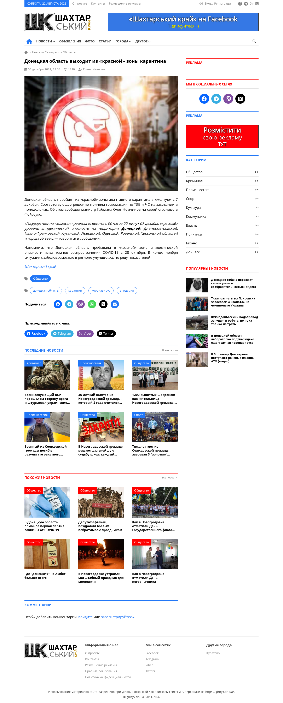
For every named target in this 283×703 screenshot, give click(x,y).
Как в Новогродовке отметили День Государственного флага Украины (152, 526)
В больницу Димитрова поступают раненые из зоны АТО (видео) (232, 357)
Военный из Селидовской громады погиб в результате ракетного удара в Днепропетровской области (46, 450)
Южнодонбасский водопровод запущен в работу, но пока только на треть (234, 320)
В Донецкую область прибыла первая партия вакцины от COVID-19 (44, 526)
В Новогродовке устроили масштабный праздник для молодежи (101, 578)
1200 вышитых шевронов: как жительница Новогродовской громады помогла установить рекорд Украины (153, 399)
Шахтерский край (40, 266)
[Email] (115, 304)
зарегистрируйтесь (117, 616)
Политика (222, 234)
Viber (149, 665)
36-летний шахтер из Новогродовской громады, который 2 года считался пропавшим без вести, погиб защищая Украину (99, 399)
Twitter (150, 671)
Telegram (152, 659)
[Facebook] (58, 304)
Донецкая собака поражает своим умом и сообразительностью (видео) (233, 283)
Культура (222, 207)
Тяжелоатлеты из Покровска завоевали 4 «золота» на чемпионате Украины (233, 302)
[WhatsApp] (92, 304)
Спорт (138, 415)
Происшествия (91, 363)
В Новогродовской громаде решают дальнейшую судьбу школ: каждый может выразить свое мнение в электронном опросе (100, 450)
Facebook (152, 653)
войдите (85, 616)
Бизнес (222, 243)
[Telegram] (69, 304)
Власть (222, 225)
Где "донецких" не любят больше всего (44, 576)
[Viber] (80, 304)
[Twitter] (103, 304)
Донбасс (222, 252)
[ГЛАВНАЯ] (29, 41)
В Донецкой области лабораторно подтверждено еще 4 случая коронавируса (232, 339)
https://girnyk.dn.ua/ (219, 692)
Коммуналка (222, 216)
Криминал (34, 363)
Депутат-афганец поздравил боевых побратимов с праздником (100, 526)
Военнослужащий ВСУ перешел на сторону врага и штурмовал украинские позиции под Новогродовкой (46, 399)
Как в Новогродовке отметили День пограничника (148, 578)
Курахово (213, 653)
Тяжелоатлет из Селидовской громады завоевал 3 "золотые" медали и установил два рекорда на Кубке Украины (154, 450)
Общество (40, 278)
